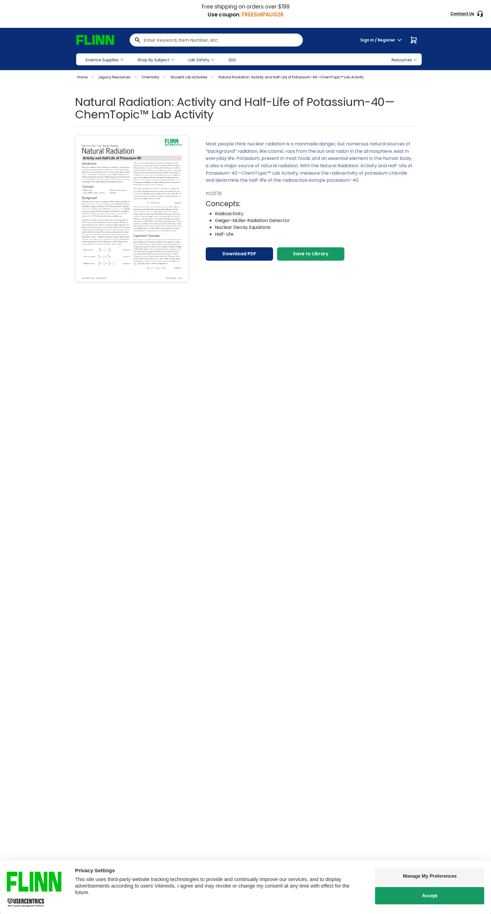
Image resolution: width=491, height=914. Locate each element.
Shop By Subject (153, 60)
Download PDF (239, 253)
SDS (232, 60)
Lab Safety (198, 60)
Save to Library (310, 253)
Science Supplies (101, 60)
